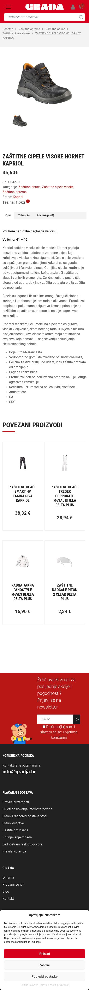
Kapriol (18, 197)
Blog (5, 891)
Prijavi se (73, 7)
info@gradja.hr (19, 772)
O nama (8, 877)
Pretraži (81, 17)
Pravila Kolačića (14, 851)
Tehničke (24, 215)
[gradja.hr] (44, 7)
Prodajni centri (13, 884)
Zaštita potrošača (15, 830)
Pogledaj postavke (45, 976)
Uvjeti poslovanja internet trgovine (27, 809)
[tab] (8, 215)
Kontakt (8, 899)
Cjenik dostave (13, 823)
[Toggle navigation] (8, 7)
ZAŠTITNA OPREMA (29, 29)
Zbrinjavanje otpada (17, 837)
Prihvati (44, 954)
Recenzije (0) (45, 215)
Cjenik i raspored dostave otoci (24, 816)
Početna (7, 29)
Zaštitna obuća (55, 29)
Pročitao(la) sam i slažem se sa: (58, 732)
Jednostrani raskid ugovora (22, 844)
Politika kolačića (29, 985)
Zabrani (44, 965)
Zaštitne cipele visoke (16, 33)
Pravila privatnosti (15, 802)
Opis (8, 215)
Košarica (80, 6)
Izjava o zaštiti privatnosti (54, 985)
